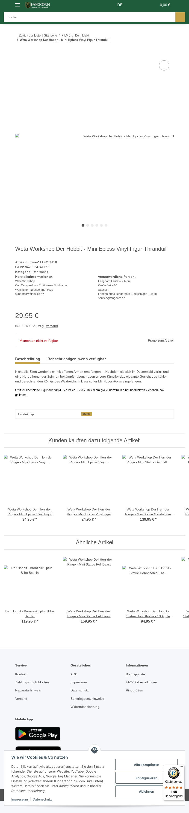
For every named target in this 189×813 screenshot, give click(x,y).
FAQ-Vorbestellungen (141, 682)
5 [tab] (101, 225)
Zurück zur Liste (30, 35)
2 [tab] (87, 225)
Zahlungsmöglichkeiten (32, 682)
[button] (135, 5)
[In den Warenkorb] (19, 54)
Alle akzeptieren (146, 765)
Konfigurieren (146, 778)
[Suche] (180, 17)
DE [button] (120, 5)
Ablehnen (146, 791)
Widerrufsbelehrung (85, 707)
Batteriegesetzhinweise (87, 698)
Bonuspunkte (135, 674)
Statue (86, 413)
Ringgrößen (134, 690)
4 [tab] (96, 225)
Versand (52, 326)
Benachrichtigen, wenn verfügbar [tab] (76, 359)
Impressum (19, 799)
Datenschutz (42, 799)
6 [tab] (106, 225)
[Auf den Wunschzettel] (164, 65)
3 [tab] (92, 225)
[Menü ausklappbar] (17, 3)
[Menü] (181, 767)
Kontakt (20, 674)
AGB (74, 674)
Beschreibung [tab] (27, 359)
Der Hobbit (40, 272)
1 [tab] (83, 225)
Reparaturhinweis (28, 690)
